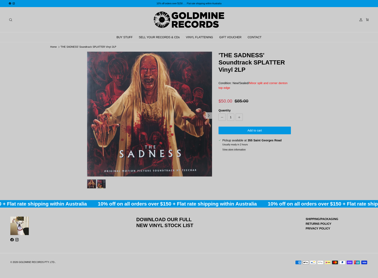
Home (53, 46)
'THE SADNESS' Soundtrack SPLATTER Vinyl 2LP (88, 46)
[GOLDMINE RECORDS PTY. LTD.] (189, 19)
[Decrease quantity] (222, 117)
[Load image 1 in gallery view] (149, 114)
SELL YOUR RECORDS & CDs (159, 37)
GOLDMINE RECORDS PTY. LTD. (37, 262)
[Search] (10, 20)
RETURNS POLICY (318, 223)
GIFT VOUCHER (230, 37)
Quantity (225, 110)
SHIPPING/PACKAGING (322, 219)
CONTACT (254, 37)
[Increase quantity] (239, 117)
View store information (234, 149)
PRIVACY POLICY (318, 228)
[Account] (360, 20)
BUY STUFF (125, 37)
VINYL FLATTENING (199, 37)
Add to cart (254, 130)
